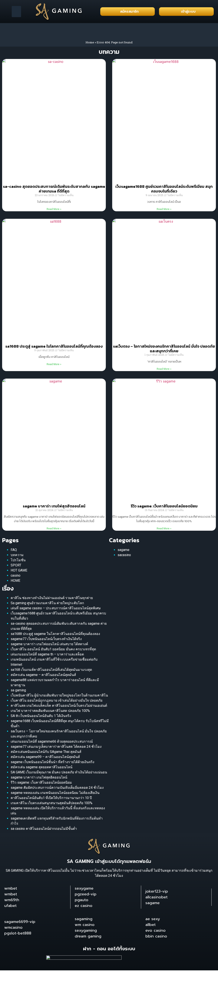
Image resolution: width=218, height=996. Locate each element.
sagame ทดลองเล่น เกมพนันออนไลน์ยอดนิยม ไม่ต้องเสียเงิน (55, 793)
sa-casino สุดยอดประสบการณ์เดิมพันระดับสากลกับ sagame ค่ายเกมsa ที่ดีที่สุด (54, 189)
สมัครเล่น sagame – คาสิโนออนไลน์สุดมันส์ (43, 675)
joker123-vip (156, 891)
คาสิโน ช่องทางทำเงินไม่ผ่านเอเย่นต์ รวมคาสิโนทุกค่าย (52, 598)
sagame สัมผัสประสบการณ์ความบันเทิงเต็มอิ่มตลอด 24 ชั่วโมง (57, 788)
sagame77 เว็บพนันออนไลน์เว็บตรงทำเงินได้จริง (46, 639)
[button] (16, 11)
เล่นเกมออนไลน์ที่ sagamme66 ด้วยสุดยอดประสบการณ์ (52, 741)
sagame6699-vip (19, 922)
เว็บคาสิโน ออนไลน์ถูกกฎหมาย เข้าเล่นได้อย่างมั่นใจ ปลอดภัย (56, 700)
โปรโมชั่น (18, 560)
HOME (15, 581)
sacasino (124, 555)
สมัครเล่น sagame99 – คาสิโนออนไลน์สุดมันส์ (45, 757)
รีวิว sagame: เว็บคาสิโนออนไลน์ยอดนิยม (164, 506)
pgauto (81, 900)
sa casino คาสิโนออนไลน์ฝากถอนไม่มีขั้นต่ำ (44, 829)
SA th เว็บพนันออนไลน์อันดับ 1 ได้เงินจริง (41, 716)
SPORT (16, 565)
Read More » (54, 209)
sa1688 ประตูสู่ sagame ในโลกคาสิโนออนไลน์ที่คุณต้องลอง (54, 346)
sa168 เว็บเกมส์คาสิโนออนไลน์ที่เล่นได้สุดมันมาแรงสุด (51, 670)
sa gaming (18, 690)
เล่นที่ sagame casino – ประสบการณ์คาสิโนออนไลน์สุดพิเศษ (56, 608)
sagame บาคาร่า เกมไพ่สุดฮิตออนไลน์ (54, 506)
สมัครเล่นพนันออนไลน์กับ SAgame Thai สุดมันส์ (46, 752)
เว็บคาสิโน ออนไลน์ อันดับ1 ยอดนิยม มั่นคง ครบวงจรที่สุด (53, 649)
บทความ (17, 555)
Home (90, 42)
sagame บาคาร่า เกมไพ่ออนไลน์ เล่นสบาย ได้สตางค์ (49, 644)
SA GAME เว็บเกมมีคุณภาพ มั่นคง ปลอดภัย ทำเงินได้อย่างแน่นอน (59, 772)
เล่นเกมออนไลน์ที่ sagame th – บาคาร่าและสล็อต (47, 654)
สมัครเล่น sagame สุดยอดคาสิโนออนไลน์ (41, 767)
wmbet (10, 888)
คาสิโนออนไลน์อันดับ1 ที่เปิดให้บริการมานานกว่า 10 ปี (51, 798)
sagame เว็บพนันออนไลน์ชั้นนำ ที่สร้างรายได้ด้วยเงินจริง (52, 762)
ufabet (10, 906)
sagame (123, 550)
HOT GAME (19, 570)
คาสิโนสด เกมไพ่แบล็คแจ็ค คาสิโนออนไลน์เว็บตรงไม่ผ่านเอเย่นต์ (59, 706)
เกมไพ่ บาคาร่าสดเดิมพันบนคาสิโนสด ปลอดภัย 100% (50, 711)
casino (15, 575)
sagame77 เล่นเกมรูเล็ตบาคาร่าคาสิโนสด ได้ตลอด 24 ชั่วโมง (56, 747)
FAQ (14, 550)
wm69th (11, 900)
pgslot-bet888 (17, 933)
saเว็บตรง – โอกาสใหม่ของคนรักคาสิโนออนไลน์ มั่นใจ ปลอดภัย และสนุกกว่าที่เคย (164, 348)
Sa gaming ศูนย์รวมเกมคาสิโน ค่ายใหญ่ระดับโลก (47, 603)
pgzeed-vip (85, 894)
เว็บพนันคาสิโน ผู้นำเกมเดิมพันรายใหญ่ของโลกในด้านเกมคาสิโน (59, 695)
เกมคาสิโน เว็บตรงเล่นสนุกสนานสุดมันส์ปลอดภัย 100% (51, 803)
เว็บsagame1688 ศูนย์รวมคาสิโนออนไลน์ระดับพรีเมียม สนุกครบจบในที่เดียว (164, 189)
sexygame (84, 888)
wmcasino (13, 927)
